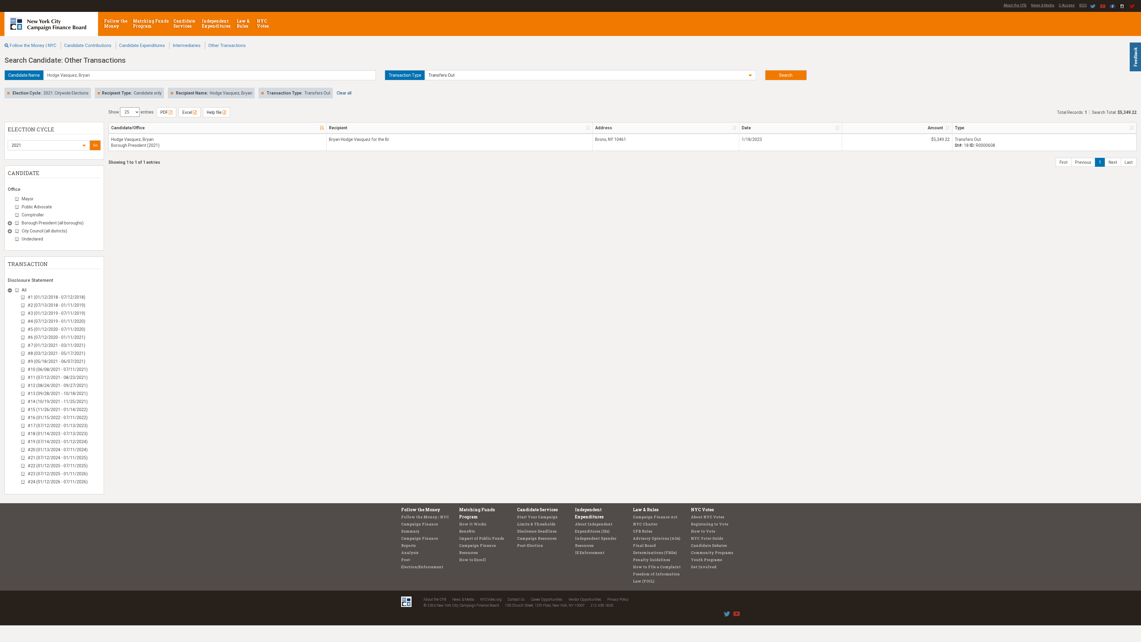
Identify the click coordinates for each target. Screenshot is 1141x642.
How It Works (472, 524)
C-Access (1067, 5)
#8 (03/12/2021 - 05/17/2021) (56, 353)
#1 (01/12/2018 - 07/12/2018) (56, 297)
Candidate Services (184, 23)
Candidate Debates (709, 545)
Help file (215, 112)
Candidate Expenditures (142, 45)
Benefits (467, 531)
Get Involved (703, 566)
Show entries (131, 112)
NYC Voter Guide (707, 538)
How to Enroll (472, 559)
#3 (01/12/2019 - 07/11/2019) (56, 313)
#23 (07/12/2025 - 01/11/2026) (58, 473)
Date (746, 127)
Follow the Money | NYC (33, 45)
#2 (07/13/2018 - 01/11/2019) (56, 305)
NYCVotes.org (491, 599)
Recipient (338, 127)
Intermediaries (187, 45)
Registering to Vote (709, 524)
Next (1113, 162)
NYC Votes (263, 23)
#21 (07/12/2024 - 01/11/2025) (58, 457)
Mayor (28, 198)
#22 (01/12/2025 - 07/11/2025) (58, 465)
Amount (935, 127)
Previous (1083, 162)
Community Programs (712, 552)
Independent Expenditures (216, 23)
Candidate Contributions (87, 45)
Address (603, 127)
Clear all (344, 93)
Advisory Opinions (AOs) (656, 538)
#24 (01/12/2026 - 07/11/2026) (58, 481)
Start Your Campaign (537, 516)
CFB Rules (642, 531)
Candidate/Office (128, 127)
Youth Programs (706, 559)
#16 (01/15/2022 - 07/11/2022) (58, 417)
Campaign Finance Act (655, 516)
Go (95, 145)
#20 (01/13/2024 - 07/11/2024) (58, 449)
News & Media (1042, 5)
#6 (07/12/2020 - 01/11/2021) (56, 337)
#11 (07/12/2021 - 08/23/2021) (58, 377)
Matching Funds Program (150, 23)
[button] (590, 75)
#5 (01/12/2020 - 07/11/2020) (56, 329)
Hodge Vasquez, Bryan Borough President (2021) (135, 142)
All (24, 290)
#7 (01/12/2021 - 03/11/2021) (56, 345)
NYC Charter (645, 524)
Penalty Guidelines (651, 559)
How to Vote (703, 531)
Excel (187, 112)
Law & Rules (243, 23)
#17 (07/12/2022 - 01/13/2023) (58, 425)
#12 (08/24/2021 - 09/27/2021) (58, 385)
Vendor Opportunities (584, 599)
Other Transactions (227, 45)
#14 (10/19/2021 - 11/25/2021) (58, 401)
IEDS (1083, 5)
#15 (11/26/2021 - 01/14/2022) (58, 409)
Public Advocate (37, 206)
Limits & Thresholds (536, 524)
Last (1129, 162)
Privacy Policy (618, 599)
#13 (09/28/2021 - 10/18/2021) (58, 393)
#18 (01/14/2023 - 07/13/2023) (58, 433)
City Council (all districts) (44, 231)
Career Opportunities (546, 599)
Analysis (409, 552)
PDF (164, 112)
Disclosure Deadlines (537, 531)
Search (785, 75)
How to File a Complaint (657, 566)
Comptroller (33, 215)
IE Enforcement (589, 552)
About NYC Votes (707, 516)
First (1064, 162)
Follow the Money (115, 23)
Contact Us (516, 599)
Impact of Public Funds (481, 538)
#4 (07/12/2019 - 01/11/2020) (56, 321)
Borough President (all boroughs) (52, 223)
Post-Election (530, 545)
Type (959, 127)
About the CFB (1015, 5)
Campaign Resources (537, 538)
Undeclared (32, 239)
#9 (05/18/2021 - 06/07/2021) (56, 361)
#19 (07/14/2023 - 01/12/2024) (58, 441)
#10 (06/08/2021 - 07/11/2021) (58, 369)
